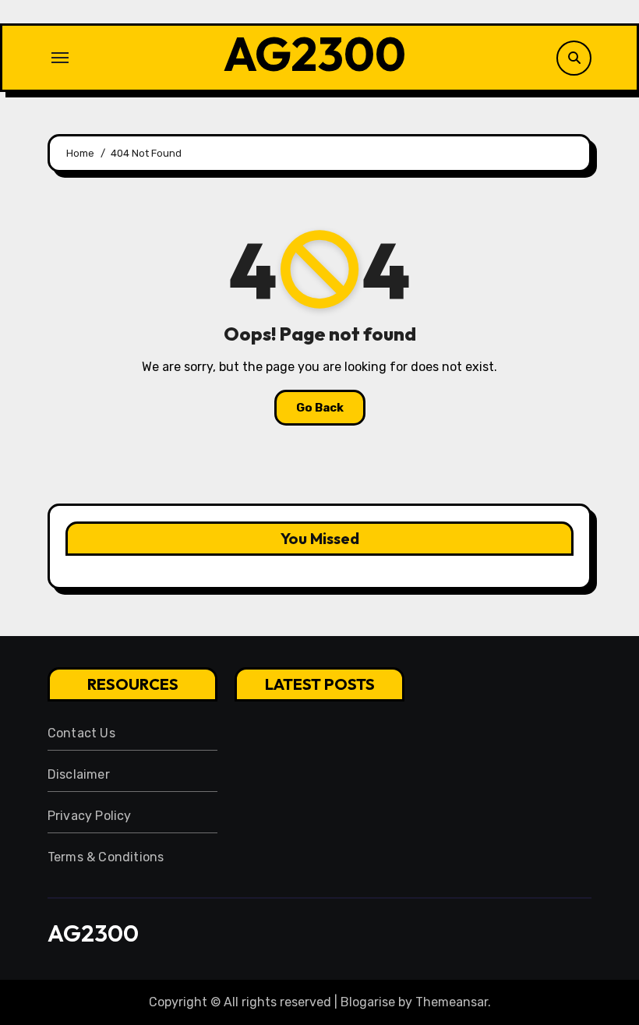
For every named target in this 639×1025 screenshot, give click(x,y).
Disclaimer (79, 774)
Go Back (320, 408)
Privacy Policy (90, 815)
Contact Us (81, 733)
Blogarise (368, 1002)
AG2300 (315, 53)
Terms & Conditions (106, 857)
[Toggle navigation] (60, 57)
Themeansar (451, 1002)
